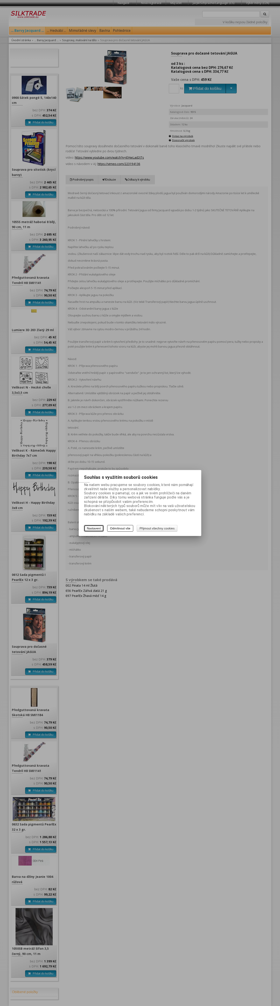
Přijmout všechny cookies (157, 528)
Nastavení (94, 528)
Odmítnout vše (120, 528)
